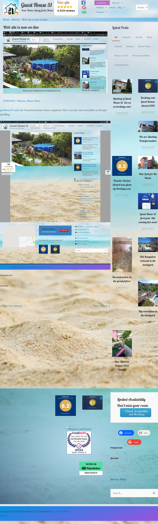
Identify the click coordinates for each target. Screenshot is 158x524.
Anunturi (126, 36)
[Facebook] (83, 2)
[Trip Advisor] (84, 12)
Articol (10, 306)
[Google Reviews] (84, 7)
